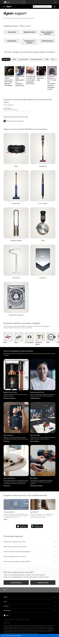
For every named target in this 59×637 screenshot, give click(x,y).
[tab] (6, 59)
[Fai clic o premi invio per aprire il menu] (4, 7)
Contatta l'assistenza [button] (16, 582)
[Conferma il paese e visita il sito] (54, 2)
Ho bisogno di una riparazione (29, 41)
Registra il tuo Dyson (29, 32)
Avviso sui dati (27, 619)
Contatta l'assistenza (47, 41)
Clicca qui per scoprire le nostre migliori (11, 635)
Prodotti (5, 597)
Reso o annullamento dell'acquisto (47, 33)
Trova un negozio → (35, 441)
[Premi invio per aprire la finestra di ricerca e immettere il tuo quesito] (42, 6)
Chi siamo (6, 606)
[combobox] (14, 2)
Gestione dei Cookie (19, 619)
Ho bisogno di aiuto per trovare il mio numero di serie (16, 116)
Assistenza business (42, 582)
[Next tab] (56, 59)
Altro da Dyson (7, 610)
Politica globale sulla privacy (9, 619)
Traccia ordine (12, 32)
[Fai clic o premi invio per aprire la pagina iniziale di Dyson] (9, 7)
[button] (57, 636)
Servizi (5, 601)
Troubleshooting (11, 41)
